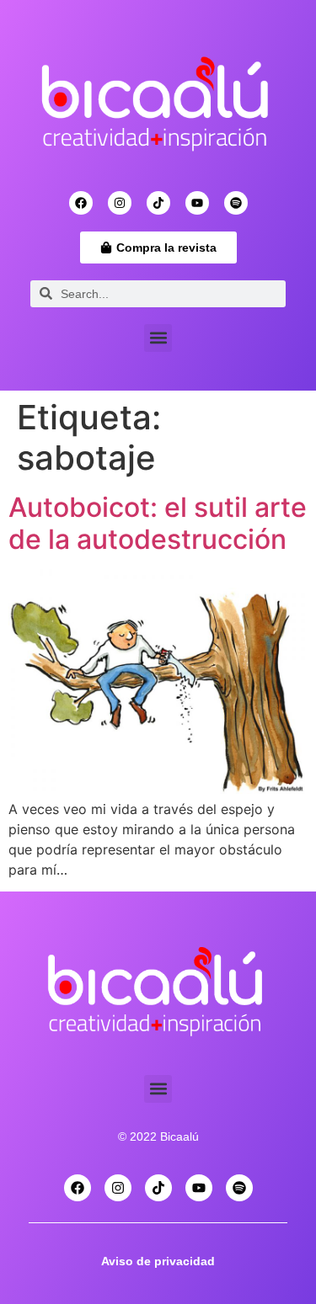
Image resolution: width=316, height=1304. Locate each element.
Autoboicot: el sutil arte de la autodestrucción (157, 523)
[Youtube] (197, 203)
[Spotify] (236, 203)
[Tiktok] (158, 203)
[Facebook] (81, 203)
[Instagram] (119, 203)
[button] (158, 338)
